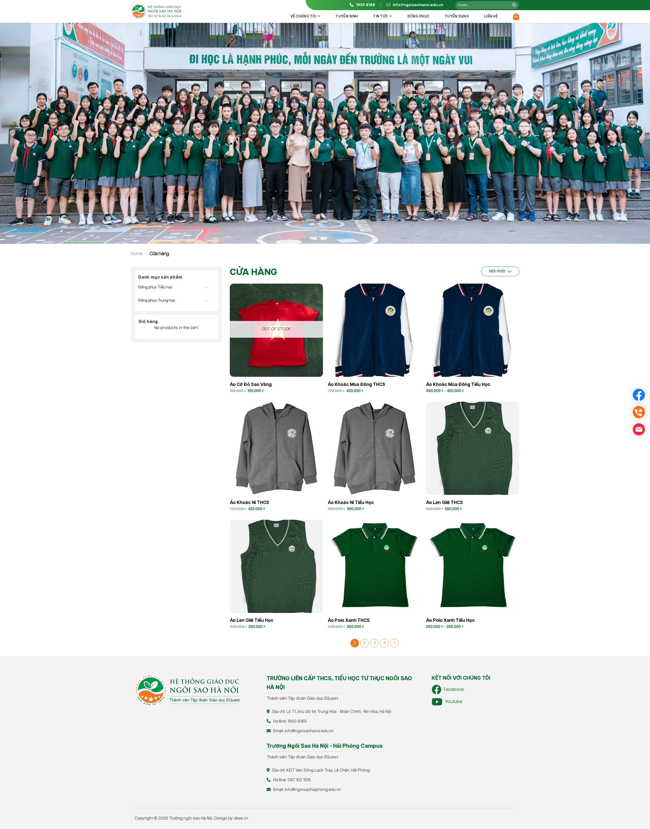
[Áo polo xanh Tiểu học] (472, 566)
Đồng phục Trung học (156, 300)
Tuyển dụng (457, 16)
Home (137, 253)
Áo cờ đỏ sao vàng (251, 384)
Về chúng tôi (303, 16)
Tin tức (380, 16)
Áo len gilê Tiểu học (251, 620)
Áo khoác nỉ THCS (249, 502)
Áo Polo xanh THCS (349, 620)
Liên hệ (491, 16)
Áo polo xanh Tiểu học (450, 620)
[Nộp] (514, 5)
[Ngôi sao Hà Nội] (156, 11)
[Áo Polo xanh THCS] (374, 566)
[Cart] (516, 16)
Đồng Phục (418, 16)
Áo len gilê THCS (444, 502)
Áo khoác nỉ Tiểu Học (351, 502)
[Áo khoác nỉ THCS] (276, 448)
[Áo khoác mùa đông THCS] (374, 330)
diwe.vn (241, 818)
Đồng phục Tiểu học (155, 287)
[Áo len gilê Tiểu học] (276, 566)
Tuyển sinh (346, 16)
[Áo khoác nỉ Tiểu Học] (374, 448)
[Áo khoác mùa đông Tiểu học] (472, 330)
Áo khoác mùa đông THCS (356, 384)
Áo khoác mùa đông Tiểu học (458, 384)
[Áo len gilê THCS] (472, 448)
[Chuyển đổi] (206, 287)
